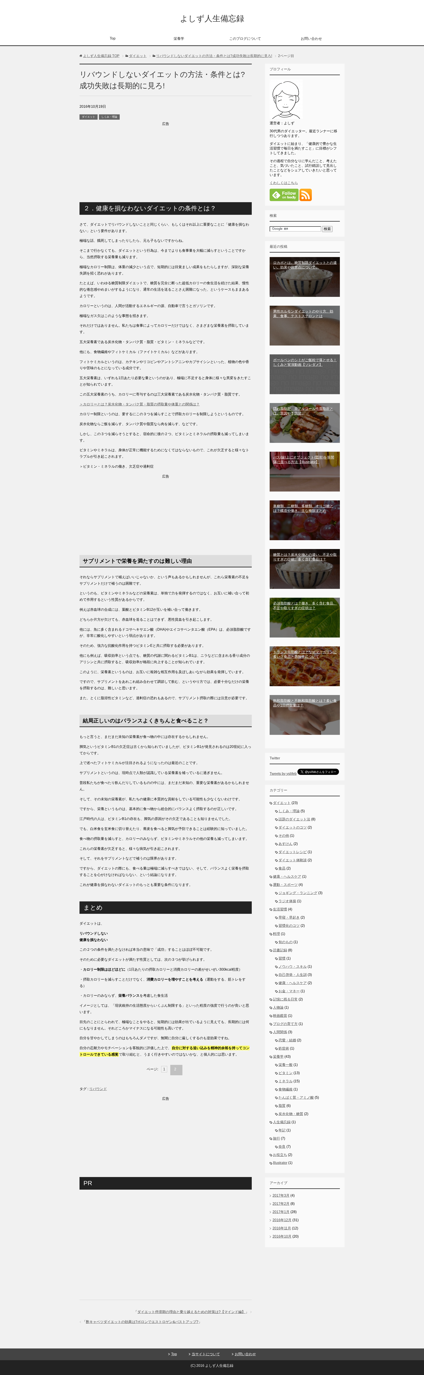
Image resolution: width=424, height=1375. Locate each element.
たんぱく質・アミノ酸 (296, 1097)
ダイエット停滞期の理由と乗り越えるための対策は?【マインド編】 (191, 1312)
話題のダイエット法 (294, 819)
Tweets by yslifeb (283, 774)
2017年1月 (281, 1212)
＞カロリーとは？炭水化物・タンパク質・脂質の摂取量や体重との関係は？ (140, 404)
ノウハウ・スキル (292, 966)
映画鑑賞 (280, 1016)
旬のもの (285, 942)
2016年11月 (282, 1228)
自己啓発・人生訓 (292, 975)
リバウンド (98, 1089)
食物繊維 (285, 1089)
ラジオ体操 (287, 901)
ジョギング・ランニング (297, 893)
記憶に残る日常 (285, 999)
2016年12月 (282, 1220)
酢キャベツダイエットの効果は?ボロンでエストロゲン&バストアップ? (142, 1322)
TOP (101, 56)
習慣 (282, 958)
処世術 (283, 1048)
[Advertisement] (166, 158)
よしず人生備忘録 (212, 18)
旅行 (276, 1138)
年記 (282, 1130)
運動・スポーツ (285, 885)
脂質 (282, 1106)
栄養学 (179, 38)
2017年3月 (281, 1195)
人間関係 (280, 1032)
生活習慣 (280, 909)
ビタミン (285, 1073)
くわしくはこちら (284, 183)
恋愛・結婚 (287, 1040)
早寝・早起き (289, 917)
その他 (283, 835)
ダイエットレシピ (292, 852)
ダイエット (88, 116)
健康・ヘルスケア (287, 876)
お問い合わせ (311, 38)
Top (112, 38)
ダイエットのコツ (292, 827)
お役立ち (280, 1155)
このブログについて (245, 38)
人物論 (278, 1007)
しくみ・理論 (109, 116)
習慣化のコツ (289, 926)
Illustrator (280, 1163)
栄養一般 (285, 1065)
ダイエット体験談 (292, 860)
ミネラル (285, 1081)
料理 (276, 934)
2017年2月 (281, 1204)
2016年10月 (282, 1236)
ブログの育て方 (285, 1024)
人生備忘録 (282, 1122)
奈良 (282, 1146)
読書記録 (280, 950)
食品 (282, 868)
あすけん (285, 844)
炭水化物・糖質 (290, 1114)
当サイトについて (206, 1354)
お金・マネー (289, 991)
